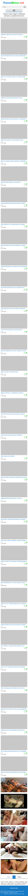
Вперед (19, 877)
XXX (23, 893)
